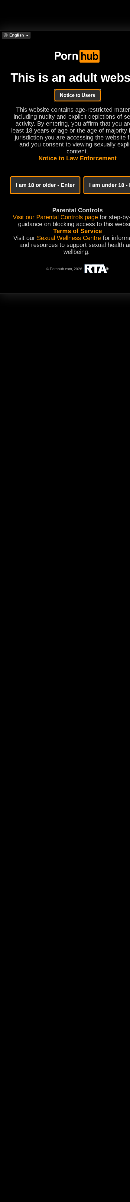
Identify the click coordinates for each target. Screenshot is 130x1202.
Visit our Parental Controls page (55, 217)
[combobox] (16, 35)
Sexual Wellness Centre (69, 238)
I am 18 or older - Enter (45, 185)
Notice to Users (77, 95)
